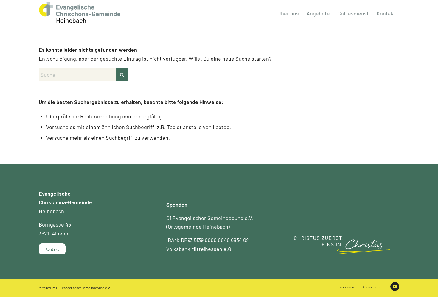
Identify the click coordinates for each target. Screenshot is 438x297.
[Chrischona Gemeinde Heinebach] (80, 12)
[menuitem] (288, 13)
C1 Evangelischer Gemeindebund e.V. (83, 288)
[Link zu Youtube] (394, 286)
